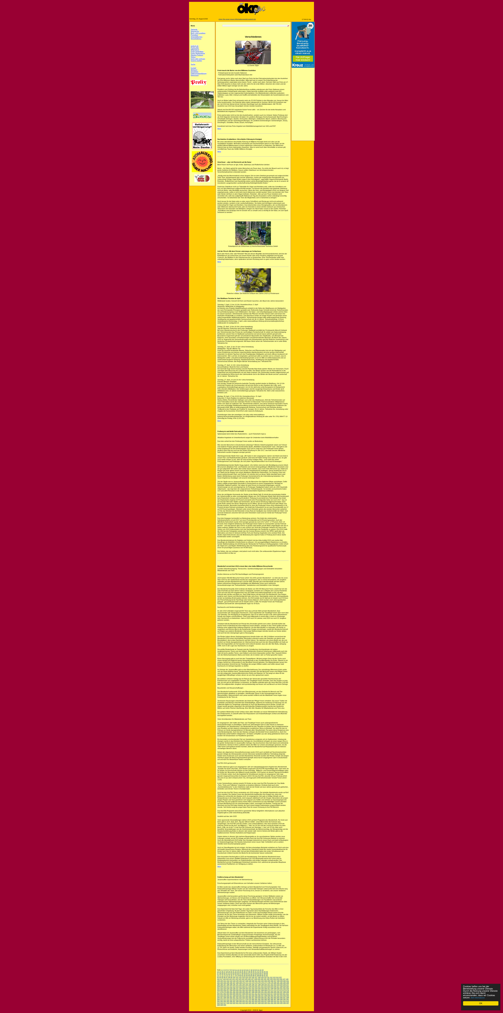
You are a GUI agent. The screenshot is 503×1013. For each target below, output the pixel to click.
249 (274, 988)
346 (218, 997)
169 (240, 983)
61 (249, 974)
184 (287, 983)
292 (265, 992)
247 (268, 988)
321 (283, 994)
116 (218, 979)
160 (284, 981)
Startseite (193, 29)
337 (262, 996)
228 (280, 986)
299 (287, 992)
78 (235, 975)
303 (227, 994)
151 (255, 981)
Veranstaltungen (196, 37)
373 (230, 999)
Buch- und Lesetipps (197, 33)
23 (262, 970)
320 (280, 994)
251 (280, 988)
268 (262, 990)
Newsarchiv (194, 31)
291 (262, 992)
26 (222, 972)
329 (236, 996)
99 (231, 977)
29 (228, 972)
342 (277, 996)
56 (237, 974)
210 (224, 986)
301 (221, 994)
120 (230, 979)
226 (274, 986)
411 (277, 1001)
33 (237, 972)
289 (255, 992)
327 (230, 996)
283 (236, 992)
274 (280, 990)
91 (264, 975)
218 (249, 986)
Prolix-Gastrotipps (196, 51)
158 (277, 981)
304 (230, 994)
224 (268, 986)
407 (265, 1001)
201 (268, 985)
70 (217, 975)
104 (246, 977)
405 (258, 1001)
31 (233, 972)
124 (242, 979)
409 (271, 1001)
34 (240, 972)
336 (258, 996)
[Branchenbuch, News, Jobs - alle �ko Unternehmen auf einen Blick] (202, 120)
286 (246, 992)
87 (255, 975)
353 (240, 997)
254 (218, 990)
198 (258, 985)
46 (266, 972)
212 (230, 986)
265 (252, 990)
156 (271, 981)
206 (284, 985)
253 (287, 988)
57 (240, 974)
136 (280, 979)
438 (218, 1005)
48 (220, 974)
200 (265, 985)
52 (228, 974)
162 (218, 983)
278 (221, 992)
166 (230, 983)
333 (249, 996)
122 (236, 979)
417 (224, 1003)
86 (253, 975)
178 (268, 983)
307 (240, 994)
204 (277, 985)
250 (277, 988)
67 (262, 974)
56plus (192, 57)
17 (249, 970)
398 (236, 1001)
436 (284, 1003)
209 (221, 986)
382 (258, 999)
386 (271, 999)
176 (262, 983)
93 (217, 977)
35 (242, 972)
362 (268, 997)
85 (251, 975)
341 (274, 996)
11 (235, 970)
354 (243, 997)
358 (255, 997)
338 (265, 996)
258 (230, 990)
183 (284, 983)
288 (252, 992)
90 (262, 975)
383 (262, 999)
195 (249, 985)
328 (233, 996)
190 (233, 985)
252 (284, 988)
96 (224, 977)
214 (236, 986)
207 (287, 985)
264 (249, 990)
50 (224, 974)
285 (243, 992)
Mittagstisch (194, 50)
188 (227, 985)
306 (236, 994)
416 (221, 1003)
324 (221, 996)
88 (257, 975)
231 (218, 988)
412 (280, 1001)
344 (284, 996)
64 (255, 974)
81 (242, 975)
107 (255, 977)
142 (227, 981)
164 (224, 983)
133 (270, 979)
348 (224, 997)
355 (246, 997)
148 (246, 981)
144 (233, 981)
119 (227, 979)
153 (262, 981)
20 (255, 970)
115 (279, 977)
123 (239, 979)
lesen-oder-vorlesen (197, 59)
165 (227, 983)
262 (243, 990)
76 (231, 975)
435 (280, 1003)
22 (260, 970)
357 (252, 997)
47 (217, 974)
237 (236, 988)
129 (258, 979)
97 (226, 977)
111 (268, 977)
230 (287, 986)
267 (258, 990)
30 (231, 972)
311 (252, 994)
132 (267, 979)
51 (226, 974)
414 (287, 1001)
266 (255, 990)
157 (274, 981)
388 (277, 999)
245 (262, 988)
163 (221, 983)
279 (224, 992)
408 (268, 1001)
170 (243, 983)
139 (218, 981)
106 (252, 977)
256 (224, 990)
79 (237, 975)
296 (277, 992)
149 (249, 981)
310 (249, 994)
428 (258, 1003)
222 (261, 986)
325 (224, 996)
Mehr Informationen (478, 998)
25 (220, 972)
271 (271, 990)
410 (274, 1001)
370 (221, 999)
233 (224, 988)
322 (287, 994)
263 (246, 990)
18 (251, 970)
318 (274, 994)
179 (271, 983)
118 (224, 979)
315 (265, 994)
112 (270, 977)
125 (245, 979)
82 (244, 975)
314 (261, 994)
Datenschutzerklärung (198, 73)
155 (268, 981)
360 (262, 997)
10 (233, 970)
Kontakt (193, 68)
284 (240, 992)
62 (251, 974)
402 (249, 1001)
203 (274, 985)
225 (271, 986)
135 (277, 979)
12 (238, 970)
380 (252, 999)
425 (249, 1003)
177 (265, 983)
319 (277, 994)
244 (258, 988)
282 (233, 992)
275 (284, 990)
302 (224, 994)
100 (233, 977)
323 (218, 996)
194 (246, 985)
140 (221, 981)
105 (249, 977)
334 (252, 996)
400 (243, 1001)
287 (249, 992)
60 (246, 974)
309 (246, 994)
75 (228, 975)
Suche (192, 64)
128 (255, 979)
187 (224, 985)
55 (235, 974)
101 (236, 977)
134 (274, 979)
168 (236, 983)
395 (227, 1001)
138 (286, 979)
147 (243, 981)
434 (277, 1003)
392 (218, 1001)
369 (218, 999)
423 (243, 1003)
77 (233, 975)
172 (249, 983)
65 (257, 974)
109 (261, 977)
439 (221, 1005)
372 (227, 999)
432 (271, 1003)
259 (233, 990)
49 (222, 974)
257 (227, 990)
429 (262, 1003)
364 (274, 997)
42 (257, 972)
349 (227, 997)
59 (244, 974)
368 (287, 997)
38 (249, 972)
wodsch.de (194, 46)
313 (258, 994)
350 (230, 997)
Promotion (194, 35)
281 (230, 992)
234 (227, 988)
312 (255, 994)
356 (249, 997)
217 (246, 986)
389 (280, 999)
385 (268, 999)
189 (230, 985)
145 (236, 981)
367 (284, 997)
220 (255, 986)
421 (236, 1003)
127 (252, 979)
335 (255, 996)
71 (220, 975)
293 (268, 992)
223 (265, 986)
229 (283, 986)
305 (233, 994)
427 (255, 1003)
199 (262, 985)
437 (287, 1003)
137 (283, 979)
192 (240, 985)
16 (246, 970)
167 (233, 983)
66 (260, 974)
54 (233, 974)
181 (277, 983)
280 (227, 992)
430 (265, 1003)
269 (265, 990)
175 (258, 983)
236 (233, 988)
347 (221, 997)
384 (265, 999)
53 (231, 974)
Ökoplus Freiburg (196, 55)
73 (224, 975)
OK (480, 1003)
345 (287, 996)
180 (274, 983)
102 (239, 977)
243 (255, 988)
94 (220, 977)
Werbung (193, 70)
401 (246, 1001)
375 (236, 999)
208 (218, 986)
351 (233, 997)
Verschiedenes (195, 39)
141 (224, 981)
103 (243, 977)
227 (277, 986)
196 (252, 985)
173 (252, 983)
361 (265, 997)
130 (261, 979)
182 (280, 983)
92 (266, 975)
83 (246, 975)
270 (268, 990)
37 (246, 972)
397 (233, 1001)
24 (217, 972)
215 (239, 986)
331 (243, 996)
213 (233, 986)
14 (242, 970)
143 (230, 981)
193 (243, 985)
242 (252, 988)
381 (255, 999)
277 (218, 992)
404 (255, 1001)
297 (280, 992)
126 (248, 979)
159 (280, 981)
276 (287, 990)
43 (260, 972)
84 (249, 975)
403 (252, 1001)
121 (233, 979)
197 (255, 985)
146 (240, 981)
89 (260, 975)
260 (236, 990)
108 (258, 977)
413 (283, 1001)
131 (264, 979)
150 (252, 981)
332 (246, 996)
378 (246, 999)
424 (246, 1003)
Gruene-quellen (195, 61)
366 (280, 997)
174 (255, 983)
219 (252, 986)
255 (221, 990)
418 (227, 1003)
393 (221, 1001)
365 (277, 997)
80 (240, 975)
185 (218, 985)
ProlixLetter (194, 48)
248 (271, 988)
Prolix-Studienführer (197, 53)
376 (240, 999)
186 (221, 985)
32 (235, 972)
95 (222, 977)
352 (236, 997)
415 (218, 1003)
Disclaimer (194, 72)
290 (258, 992)
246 (265, 988)
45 (264, 972)
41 (255, 972)
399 (240, 1001)
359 (258, 997)
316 (268, 994)
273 (277, 990)
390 (284, 999)
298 (284, 992)
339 (268, 996)
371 (224, 999)
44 (262, 972)
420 (233, 1003)
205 (280, 985)
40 (253, 972)
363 (271, 997)
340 (271, 996)
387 (274, 999)
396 (230, 1001)
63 (253, 974)
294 (271, 992)
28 (226, 972)
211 (227, 986)
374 (233, 999)
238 (240, 988)
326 (227, 996)
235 (230, 988)
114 (276, 977)
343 (280, 996)
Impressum (194, 75)
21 (258, 970)
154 (265, 981)
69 (266, 974)
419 (230, 1003)
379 (249, 999)
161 (287, 981)
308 (243, 994)
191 (236, 985)
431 (268, 1003)
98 (228, 977)
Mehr (219, 129)
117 (221, 979)
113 (273, 977)
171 (246, 983)
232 (221, 988)
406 (262, 1001)
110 (265, 977)
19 (253, 970)
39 (251, 972)
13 (240, 970)
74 (226, 975)
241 (249, 988)
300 (218, 994)
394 (224, 1001)
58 (242, 974)
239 (243, 988)
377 (243, 999)
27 (224, 972)
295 (274, 992)
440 (224, 1005)
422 (240, 1003)
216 (243, 986)
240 (246, 988)
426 (252, 1003)
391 (287, 999)
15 (244, 970)
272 (274, 990)
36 (244, 972)
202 (271, 985)
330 (240, 996)
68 (264, 974)
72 (222, 975)
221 (258, 986)
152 (258, 981)
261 (240, 990)
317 (271, 994)
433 (274, 1003)
